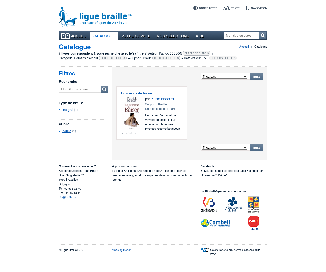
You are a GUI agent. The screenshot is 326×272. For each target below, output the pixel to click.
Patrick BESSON (162, 98)
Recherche (68, 81)
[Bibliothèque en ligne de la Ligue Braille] (95, 17)
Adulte (66, 131)
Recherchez (262, 35)
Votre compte (136, 36)
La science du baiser (136, 93)
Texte (235, 8)
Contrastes (208, 8)
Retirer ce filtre (195, 53)
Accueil (79, 36)
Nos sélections (173, 36)
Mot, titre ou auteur (104, 89)
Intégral (67, 109)
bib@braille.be (68, 197)
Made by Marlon (122, 250)
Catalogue (104, 36)
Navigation (259, 8)
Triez (256, 76)
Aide (200, 36)
